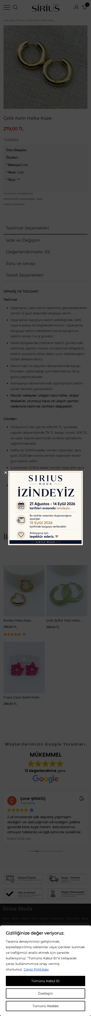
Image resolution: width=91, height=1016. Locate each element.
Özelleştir (45, 993)
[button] (5, 472)
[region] (45, 970)
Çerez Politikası (36, 969)
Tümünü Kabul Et (45, 981)
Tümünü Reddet (45, 1006)
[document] (45, 508)
